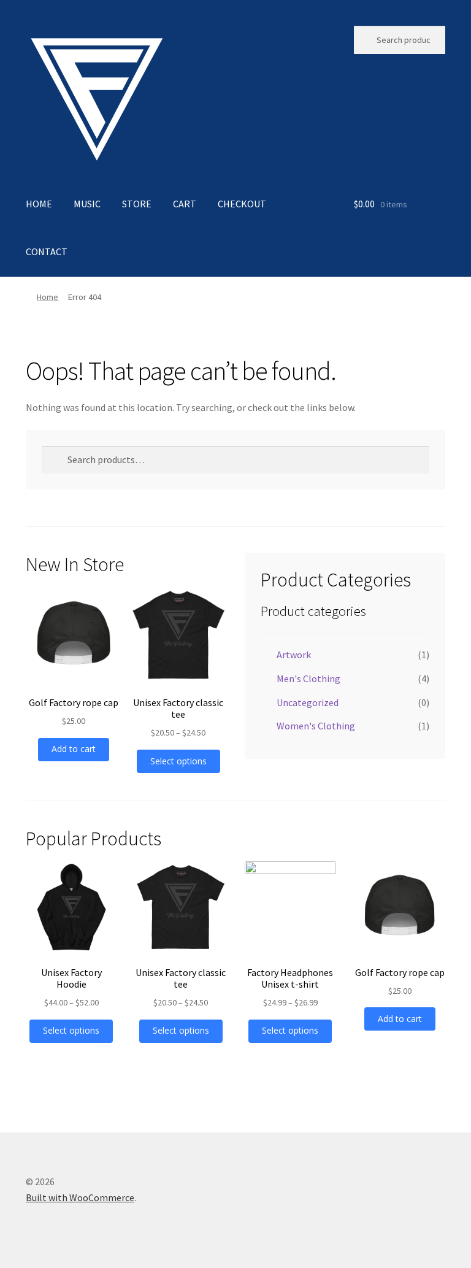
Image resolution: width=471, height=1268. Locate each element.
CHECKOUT (242, 204)
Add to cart (74, 749)
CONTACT (46, 251)
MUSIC (87, 204)
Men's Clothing (308, 678)
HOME (39, 204)
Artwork (294, 654)
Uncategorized (308, 702)
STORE (136, 204)
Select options (178, 761)
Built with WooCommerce (80, 1197)
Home (47, 296)
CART (184, 204)
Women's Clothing (316, 726)
